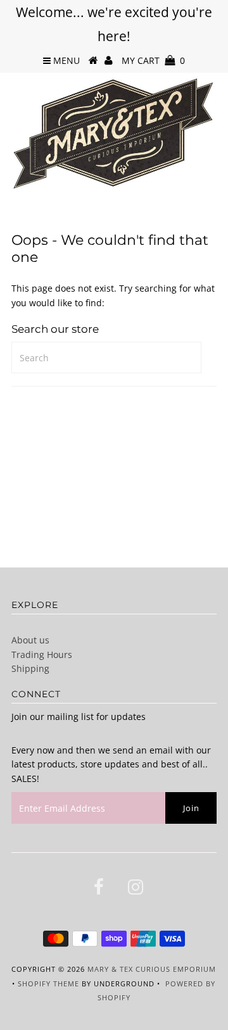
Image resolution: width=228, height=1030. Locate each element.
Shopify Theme (48, 983)
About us (30, 640)
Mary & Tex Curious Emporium (151, 969)
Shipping (30, 668)
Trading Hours (41, 654)
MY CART (153, 60)
